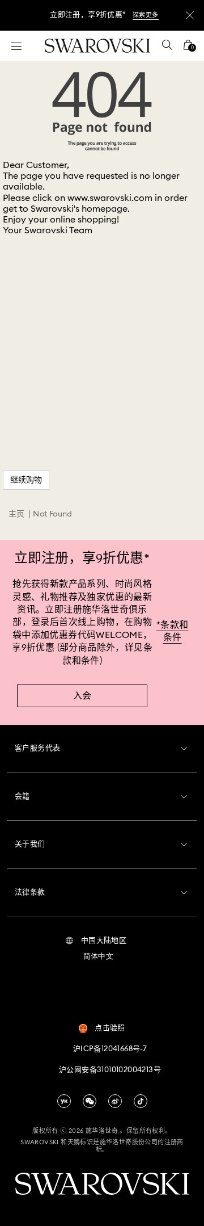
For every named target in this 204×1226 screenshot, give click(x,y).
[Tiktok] (140, 1101)
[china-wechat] (89, 1101)
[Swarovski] (97, 46)
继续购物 (26, 480)
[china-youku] (64, 1101)
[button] (96, 941)
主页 (16, 514)
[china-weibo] (115, 1101)
